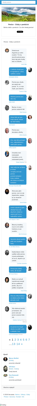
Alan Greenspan (23, 234)
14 (18, 343)
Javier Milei (24, 64)
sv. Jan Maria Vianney (14, 246)
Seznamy (12, 397)
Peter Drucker (23, 112)
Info (23, 397)
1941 (16, 369)
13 (13, 343)
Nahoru (17, 394)
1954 (11, 377)
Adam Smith (12, 102)
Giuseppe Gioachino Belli (15, 185)
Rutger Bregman (20, 162)
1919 (11, 369)
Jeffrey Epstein (23, 135)
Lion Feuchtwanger (13, 334)
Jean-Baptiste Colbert (14, 219)
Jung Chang (24, 290)
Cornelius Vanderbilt (22, 263)
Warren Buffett (14, 358)
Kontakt (18, 397)
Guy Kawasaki (13, 375)
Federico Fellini (23, 91)
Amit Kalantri (12, 124)
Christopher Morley (13, 77)
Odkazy (23, 394)
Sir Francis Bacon (13, 274)
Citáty (28, 394)
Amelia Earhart (12, 303)
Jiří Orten (12, 366)
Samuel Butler (23, 202)
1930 (11, 360)
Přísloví (6, 397)
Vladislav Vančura (17, 320)
